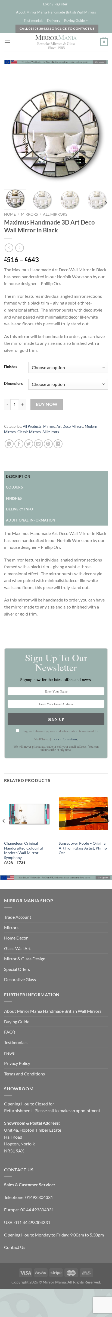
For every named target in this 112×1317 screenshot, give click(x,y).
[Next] (99, 134)
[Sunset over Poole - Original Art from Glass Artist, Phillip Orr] (83, 813)
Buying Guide (74, 20)
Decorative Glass (20, 979)
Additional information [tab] (30, 520)
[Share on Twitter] (28, 443)
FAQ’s (9, 1031)
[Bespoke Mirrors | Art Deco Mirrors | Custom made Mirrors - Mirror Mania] (56, 42)
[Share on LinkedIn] (58, 443)
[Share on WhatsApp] (9, 443)
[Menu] (7, 42)
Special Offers (17, 969)
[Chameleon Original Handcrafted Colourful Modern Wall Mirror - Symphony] (28, 813)
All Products (32, 426)
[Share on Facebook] (18, 443)
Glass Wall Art (17, 948)
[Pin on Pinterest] (48, 443)
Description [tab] (18, 476)
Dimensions (13, 384)
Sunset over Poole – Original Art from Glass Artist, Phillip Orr (83, 848)
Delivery (53, 20)
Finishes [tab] (14, 498)
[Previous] (13, 134)
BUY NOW (47, 404)
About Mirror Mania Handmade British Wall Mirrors (56, 12)
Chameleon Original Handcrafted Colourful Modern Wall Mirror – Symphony (23, 850)
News (9, 1052)
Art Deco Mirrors (70, 426)
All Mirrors (55, 214)
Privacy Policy (17, 1063)
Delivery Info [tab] (19, 509)
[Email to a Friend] (38, 443)
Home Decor (16, 937)
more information (64, 739)
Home (10, 214)
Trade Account (17, 917)
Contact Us (14, 1247)
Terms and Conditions (24, 1073)
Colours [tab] (14, 487)
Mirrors (29, 214)
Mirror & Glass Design (24, 958)
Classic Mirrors (29, 432)
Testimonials (33, 20)
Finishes (10, 367)
